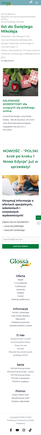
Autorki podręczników (20, 342)
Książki (20, 280)
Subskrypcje (20, 286)
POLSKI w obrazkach (20, 378)
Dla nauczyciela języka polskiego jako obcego (16, 39)
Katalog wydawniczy (21, 299)
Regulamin (20, 319)
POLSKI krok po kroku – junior (20, 372)
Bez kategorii (18, 36)
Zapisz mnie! (20, 246)
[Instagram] (23, 430)
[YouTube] (17, 430)
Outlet (20, 296)
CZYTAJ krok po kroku (20, 375)
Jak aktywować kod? (20, 398)
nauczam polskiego (14, 230)
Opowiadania (15, 50)
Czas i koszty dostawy (20, 316)
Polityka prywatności (20, 322)
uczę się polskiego (14, 226)
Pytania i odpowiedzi (20, 401)
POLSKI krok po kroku (20, 368)
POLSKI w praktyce (20, 382)
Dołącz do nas (21, 345)
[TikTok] (30, 430)
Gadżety (20, 293)
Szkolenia (20, 290)
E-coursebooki (20, 283)
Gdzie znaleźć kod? (20, 395)
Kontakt (20, 349)
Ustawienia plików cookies (20, 326)
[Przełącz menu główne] (36, 2)
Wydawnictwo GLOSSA (20, 339)
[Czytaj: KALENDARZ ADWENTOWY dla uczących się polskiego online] (20, 80)
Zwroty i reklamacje (20, 312)
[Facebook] (10, 430)
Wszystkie (5, 36)
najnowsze (8, 61)
